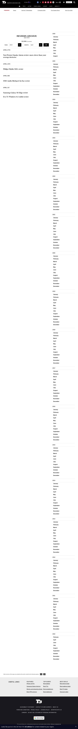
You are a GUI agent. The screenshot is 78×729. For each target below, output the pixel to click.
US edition (28, 727)
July (54, 53)
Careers (24, 712)
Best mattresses (47, 692)
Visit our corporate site (56, 724)
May (54, 47)
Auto (50, 6)
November (56, 91)
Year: (6, 45)
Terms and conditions (23, 709)
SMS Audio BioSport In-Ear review (16, 80)
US (44, 674)
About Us (55, 707)
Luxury (45, 6)
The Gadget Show (55, 10)
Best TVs (45, 686)
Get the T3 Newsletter (26, 10)
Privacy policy (35, 709)
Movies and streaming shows (34, 689)
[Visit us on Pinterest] (43, 2)
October (55, 89)
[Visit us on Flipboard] (51, 2)
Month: (26, 45)
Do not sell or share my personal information (42, 712)
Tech (24, 6)
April (54, 45)
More (56, 6)
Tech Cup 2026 (68, 10)
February (55, 39)
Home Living (37, 6)
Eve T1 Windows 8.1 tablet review (16, 96)
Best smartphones (48, 689)
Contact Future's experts (43, 707)
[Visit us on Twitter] (40, 2)
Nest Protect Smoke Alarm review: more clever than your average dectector (24, 56)
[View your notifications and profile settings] (63, 2)
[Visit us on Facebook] (38, 2)
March (55, 42)
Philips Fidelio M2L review (13, 69)
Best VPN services (32, 692)
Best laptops (46, 683)
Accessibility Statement (27, 707)
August (55, 56)
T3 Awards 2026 (41, 10)
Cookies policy (45, 709)
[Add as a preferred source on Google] (39, 718)
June (54, 50)
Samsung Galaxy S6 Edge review (15, 92)
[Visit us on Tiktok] (53, 2)
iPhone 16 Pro (30, 683)
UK (41, 674)
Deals (14, 10)
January (55, 36)
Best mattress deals (65, 686)
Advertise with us (56, 709)
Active (29, 6)
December (56, 94)
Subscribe (68, 2)
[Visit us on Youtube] (45, 2)
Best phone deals (64, 683)
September (56, 86)
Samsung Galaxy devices (33, 686)
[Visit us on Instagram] (48, 2)
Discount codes (64, 692)
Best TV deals (63, 689)
